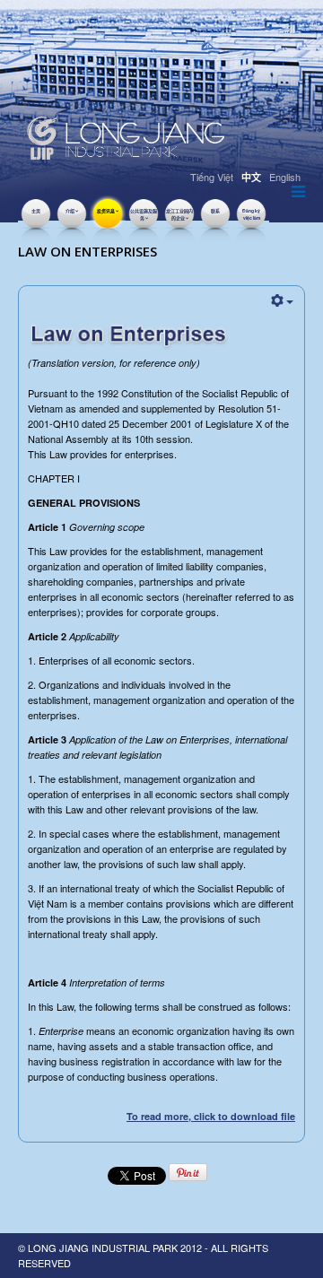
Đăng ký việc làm (251, 214)
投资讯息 (106, 210)
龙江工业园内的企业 (179, 214)
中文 (251, 177)
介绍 (69, 210)
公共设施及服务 (143, 214)
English (285, 177)
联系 (215, 210)
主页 (35, 210)
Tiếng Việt (211, 177)
